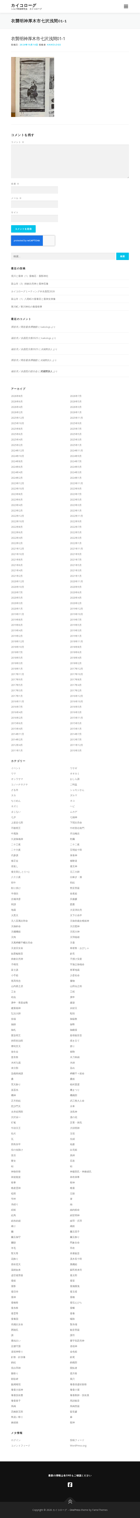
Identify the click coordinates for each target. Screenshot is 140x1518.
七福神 (73, 817)
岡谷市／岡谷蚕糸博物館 (24, 326)
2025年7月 (76, 428)
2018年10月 (17, 646)
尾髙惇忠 (16, 980)
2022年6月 (17, 532)
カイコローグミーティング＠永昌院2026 (33, 291)
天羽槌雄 (75, 937)
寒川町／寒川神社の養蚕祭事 (26, 306)
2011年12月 (76, 745)
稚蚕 (72, 1188)
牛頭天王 (16, 1128)
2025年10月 (17, 423)
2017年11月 (17, 674)
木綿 (72, 1062)
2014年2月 (17, 739)
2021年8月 (17, 559)
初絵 (72, 882)
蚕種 (72, 1297)
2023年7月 (76, 494)
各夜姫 (73, 893)
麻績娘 (14, 1422)
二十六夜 (16, 849)
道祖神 (73, 1346)
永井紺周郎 (17, 1111)
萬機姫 (73, 1264)
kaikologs (54, 44)
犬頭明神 (75, 1128)
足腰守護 (16, 1346)
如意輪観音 (17, 953)
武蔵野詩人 (47, 371)
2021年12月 (17, 548)
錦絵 (13, 1362)
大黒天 (14, 915)
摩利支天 (16, 1046)
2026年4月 (17, 407)
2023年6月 (17, 499)
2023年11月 (76, 483)
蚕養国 (14, 1318)
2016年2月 (17, 717)
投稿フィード (77, 1440)
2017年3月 (17, 690)
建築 (72, 1002)
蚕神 (13, 1297)
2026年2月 (17, 412)
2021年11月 (76, 548)
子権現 (14, 964)
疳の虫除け (17, 1149)
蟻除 (72, 1318)
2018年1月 (17, 668)
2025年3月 (76, 439)
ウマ (13, 773)
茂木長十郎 (76, 1258)
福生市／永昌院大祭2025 (24, 338)
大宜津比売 (76, 909)
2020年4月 (76, 597)
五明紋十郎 (76, 849)
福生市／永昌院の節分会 (24, 371)
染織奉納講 (17, 1073)
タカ (13, 795)
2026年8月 (17, 396)
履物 (72, 980)
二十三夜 (16, 844)
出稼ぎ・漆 (76, 877)
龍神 (72, 1422)
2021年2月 (17, 575)
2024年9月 (76, 456)
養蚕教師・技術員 (79, 1395)
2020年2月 (76, 603)
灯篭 (13, 1122)
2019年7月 (76, 619)
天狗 (13, 937)
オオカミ (75, 773)
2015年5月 (76, 723)
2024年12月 (17, 450)
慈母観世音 (76, 1035)
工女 (13, 991)
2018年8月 (76, 646)
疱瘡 (72, 1144)
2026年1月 (76, 412)
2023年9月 (76, 488)
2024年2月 (17, 477)
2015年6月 (17, 723)
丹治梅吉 (75, 833)
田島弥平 (16, 1144)
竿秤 (13, 1198)
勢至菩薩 (75, 888)
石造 (72, 1160)
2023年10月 (17, 488)
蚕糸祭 (14, 1307)
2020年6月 (76, 592)
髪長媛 (73, 1411)
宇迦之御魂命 (77, 964)
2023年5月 (76, 499)
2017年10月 (76, 674)
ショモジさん (77, 790)
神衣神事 (75, 1177)
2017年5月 (17, 685)
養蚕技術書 (17, 1395)
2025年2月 (17, 445)
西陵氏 (14, 1329)
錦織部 (73, 1362)
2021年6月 (17, 565)
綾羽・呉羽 (76, 1220)
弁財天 (73, 1008)
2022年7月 (76, 526)
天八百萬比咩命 (19, 920)
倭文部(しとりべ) (20, 871)
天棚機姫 (16, 931)
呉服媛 (73, 899)
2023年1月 (76, 510)
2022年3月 (76, 537)
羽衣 (72, 1248)
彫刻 (72, 1013)
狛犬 (13, 1133)
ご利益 (73, 784)
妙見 (72, 953)
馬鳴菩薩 (75, 1406)
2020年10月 (17, 586)
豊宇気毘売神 (77, 1340)
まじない (16, 811)
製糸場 (73, 1324)
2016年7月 (17, 706)
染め (72, 1068)
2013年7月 (76, 739)
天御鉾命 (16, 926)
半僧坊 (14, 893)
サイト (15, 212)
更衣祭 (14, 1057)
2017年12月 (76, 668)
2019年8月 (17, 619)
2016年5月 (76, 706)
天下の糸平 (76, 915)
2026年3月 (76, 407)
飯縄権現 (16, 1384)
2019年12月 (76, 608)
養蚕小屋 (75, 1389)
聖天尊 (14, 1253)
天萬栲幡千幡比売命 (22, 942)
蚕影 (13, 1286)
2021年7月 (76, 559)
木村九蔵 (16, 1062)
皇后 (13, 1155)
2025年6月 (17, 434)
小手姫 (14, 975)
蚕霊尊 (14, 1313)
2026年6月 (17, 401)
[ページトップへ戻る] (70, 1502)
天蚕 (72, 942)
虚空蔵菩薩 (17, 1275)
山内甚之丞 (17, 986)
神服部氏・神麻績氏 (81, 1171)
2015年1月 (76, 728)
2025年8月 (17, 428)
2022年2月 (17, 543)
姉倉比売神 (17, 958)
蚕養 (72, 1313)
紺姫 (13, 1209)
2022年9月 (76, 521)
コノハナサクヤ (19, 784)
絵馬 (13, 1215)
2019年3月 (76, 630)
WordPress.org (78, 1445)
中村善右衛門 (77, 828)
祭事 (13, 1182)
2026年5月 (76, 401)
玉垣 (72, 1133)
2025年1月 (76, 445)
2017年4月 (76, 685)
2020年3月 (17, 603)
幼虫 (13, 997)
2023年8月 (17, 494)
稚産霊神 (16, 1188)
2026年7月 (76, 396)
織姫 (72, 1226)
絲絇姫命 (75, 1209)
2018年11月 (76, 641)
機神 (13, 1095)
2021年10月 (17, 554)
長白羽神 (16, 1367)
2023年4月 (17, 505)
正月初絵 (16, 1100)
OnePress (75, 1509)
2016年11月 (17, 701)
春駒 (72, 1051)
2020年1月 (17, 608)
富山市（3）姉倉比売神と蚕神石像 (29, 283)
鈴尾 (72, 1357)
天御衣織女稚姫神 (79, 920)
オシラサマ (17, 779)
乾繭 (72, 839)
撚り (72, 1046)
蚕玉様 (73, 1291)
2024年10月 (17, 456)
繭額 (13, 1242)
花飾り (14, 1258)
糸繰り (14, 1204)
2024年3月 (76, 472)
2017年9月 (17, 679)
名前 (15, 183)
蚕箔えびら (76, 1302)
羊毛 (13, 1248)
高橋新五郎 (17, 1411)
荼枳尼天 (16, 1264)
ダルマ (73, 795)
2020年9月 (76, 586)
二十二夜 (75, 844)
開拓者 (73, 1367)
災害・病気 (76, 1122)
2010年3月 (76, 750)
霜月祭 (73, 1373)
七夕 (13, 817)
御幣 (72, 1024)
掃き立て (75, 1040)
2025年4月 (17, 439)
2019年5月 (76, 625)
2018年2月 (76, 663)
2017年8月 (76, 679)
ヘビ (72, 806)
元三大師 (75, 871)
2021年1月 (76, 575)
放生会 (14, 1051)
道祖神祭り (17, 1351)
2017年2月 (76, 690)
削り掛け (16, 888)
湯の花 (73, 1117)
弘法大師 (16, 1013)
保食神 (73, 855)
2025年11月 (76, 417)
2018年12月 (17, 641)
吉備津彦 (16, 899)
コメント (17, 142)
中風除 (14, 833)
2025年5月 (76, 434)
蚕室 (72, 1280)
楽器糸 (14, 1089)
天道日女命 (17, 948)
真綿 (72, 1155)
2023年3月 (76, 505)
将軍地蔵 (75, 969)
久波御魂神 (17, 839)
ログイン (16, 1440)
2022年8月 (17, 526)
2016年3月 (76, 712)
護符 (72, 1335)
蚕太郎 (73, 1275)
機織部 (73, 1095)
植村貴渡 (75, 1084)
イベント (16, 768)
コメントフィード (20, 1445)
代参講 (14, 855)
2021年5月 (76, 565)
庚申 (72, 997)
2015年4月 (17, 728)
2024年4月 (17, 472)
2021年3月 (76, 570)
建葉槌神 (16, 1008)
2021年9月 (76, 554)
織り (13, 1226)
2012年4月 (17, 745)
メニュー (126, 6)
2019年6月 (17, 625)
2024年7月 (76, 461)
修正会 (14, 860)
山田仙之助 (76, 986)
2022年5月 (76, 532)
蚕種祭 (14, 1302)
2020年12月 (17, 581)
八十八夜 (16, 877)
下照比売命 (76, 822)
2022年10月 (17, 521)
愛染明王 (16, 1035)
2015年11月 (76, 717)
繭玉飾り (75, 1237)
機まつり (75, 1089)
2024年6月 (17, 466)
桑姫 (72, 1078)
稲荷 (13, 1193)
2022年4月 (17, 537)
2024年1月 (76, 477)
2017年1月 (17, 696)
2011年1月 (17, 750)
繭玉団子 (75, 1231)
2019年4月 (17, 630)
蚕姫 (13, 1280)
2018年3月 (17, 663)
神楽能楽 (16, 1177)
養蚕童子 (16, 1400)
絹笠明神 (75, 1215)
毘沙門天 (16, 1106)
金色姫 (73, 1351)
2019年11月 (17, 614)
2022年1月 (76, 543)
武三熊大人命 (77, 1100)
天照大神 (75, 931)
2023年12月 (17, 483)
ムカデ (73, 811)
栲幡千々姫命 (77, 1073)
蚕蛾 (72, 1307)
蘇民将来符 (76, 1269)
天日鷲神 (75, 926)
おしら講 (75, 779)
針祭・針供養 (18, 1357)
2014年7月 (76, 734)
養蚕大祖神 (17, 1389)
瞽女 (13, 1160)
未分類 (14, 1068)
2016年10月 (76, 701)
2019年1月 (76, 635)
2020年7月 (17, 592)
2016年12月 (76, 696)
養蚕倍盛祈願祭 (78, 1384)
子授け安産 (76, 958)
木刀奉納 (75, 1057)
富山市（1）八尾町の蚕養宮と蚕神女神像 (33, 298)
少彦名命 (75, 975)
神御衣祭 (16, 1171)
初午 (13, 882)
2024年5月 (76, 466)
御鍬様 (73, 1029)
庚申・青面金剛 (19, 1002)
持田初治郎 (17, 1040)
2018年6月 (76, 652)
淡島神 (73, 1111)
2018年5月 (17, 657)
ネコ (72, 800)
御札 (13, 1029)
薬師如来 (16, 1269)
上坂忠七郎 (17, 822)
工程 (72, 991)
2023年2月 (17, 510)
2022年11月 (76, 515)
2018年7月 (17, 652)
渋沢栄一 (16, 1117)
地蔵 (13, 909)
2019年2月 (17, 635)
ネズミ (14, 806)
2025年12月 (17, 417)
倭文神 (73, 866)
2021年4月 (17, 570)
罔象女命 (75, 1242)
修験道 (73, 860)
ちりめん (16, 800)
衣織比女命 (17, 1324)
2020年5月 (17, 597)
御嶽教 (73, 1018)
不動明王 (16, 828)
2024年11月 (76, 450)
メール (16, 198)
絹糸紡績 (16, 1220)
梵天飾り (16, 1084)
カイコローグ (24, 5)
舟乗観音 (75, 1253)
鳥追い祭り (17, 1417)
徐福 (13, 1018)
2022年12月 (17, 515)
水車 (72, 1106)
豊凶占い (16, 1340)
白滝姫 (73, 1149)
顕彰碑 (14, 1378)
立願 (72, 1193)
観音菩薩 (75, 1329)
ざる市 (14, 790)
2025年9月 (76, 423)
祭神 (72, 1182)
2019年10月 (76, 614)
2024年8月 (17, 461)
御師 (13, 1024)
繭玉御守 (16, 1237)
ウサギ (73, 768)
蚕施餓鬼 (75, 1286)
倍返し (14, 866)
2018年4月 (76, 657)
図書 (72, 904)
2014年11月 (17, 734)
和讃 (13, 904)
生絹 (72, 1139)
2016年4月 (17, 712)
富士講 (14, 969)
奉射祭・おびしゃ (79, 948)
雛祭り (14, 1373)
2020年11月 (76, 581)
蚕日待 (14, 1291)
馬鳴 (13, 1406)
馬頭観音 (75, 1400)
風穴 (72, 1378)
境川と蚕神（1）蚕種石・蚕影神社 (29, 275)
